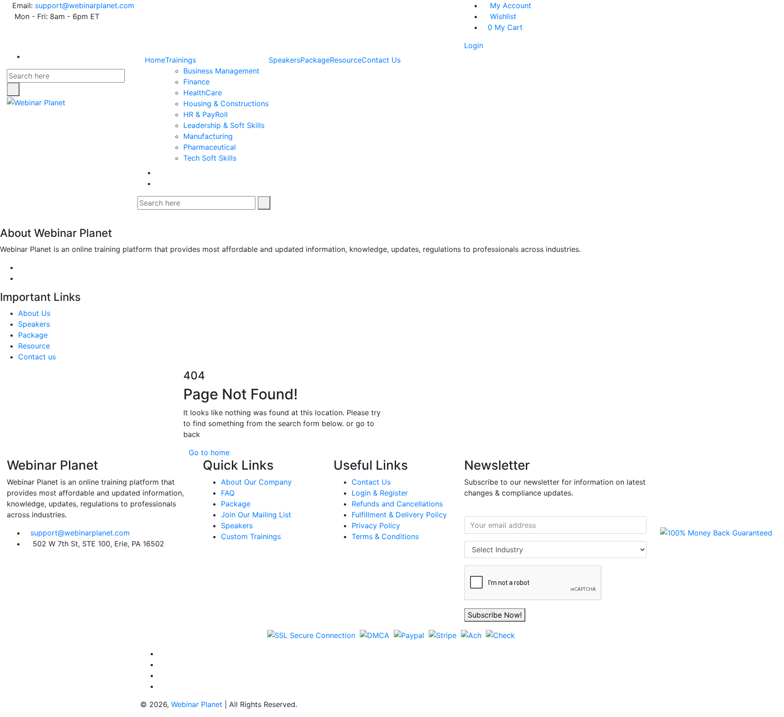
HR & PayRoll (205, 114)
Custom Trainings (251, 536)
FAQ (228, 492)
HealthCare (202, 92)
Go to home (209, 452)
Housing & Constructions (226, 103)
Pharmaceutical (209, 147)
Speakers (284, 59)
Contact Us (381, 59)
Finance (196, 81)
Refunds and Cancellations (397, 503)
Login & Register (380, 492)
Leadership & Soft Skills (224, 125)
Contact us (37, 356)
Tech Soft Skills (209, 157)
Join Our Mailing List (256, 514)
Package (315, 59)
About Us (34, 313)
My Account (509, 5)
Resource (346, 59)
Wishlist (502, 16)
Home (155, 59)
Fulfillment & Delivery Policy (399, 514)
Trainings (180, 59)
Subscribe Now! (495, 614)
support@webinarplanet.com (84, 5)
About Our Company (256, 481)
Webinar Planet (196, 704)
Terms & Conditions (385, 536)
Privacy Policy (376, 525)
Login (473, 45)
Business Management (221, 70)
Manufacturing (208, 136)
